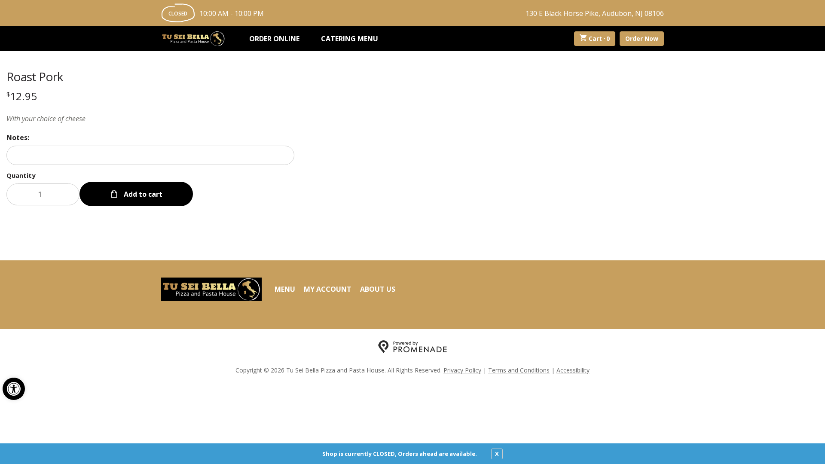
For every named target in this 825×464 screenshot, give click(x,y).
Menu (285, 289)
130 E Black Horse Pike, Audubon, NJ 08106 (595, 13)
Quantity (21, 175)
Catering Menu (349, 38)
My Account (327, 289)
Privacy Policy (462, 370)
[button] (13, 388)
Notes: (17, 137)
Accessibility (573, 370)
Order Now (641, 38)
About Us (377, 289)
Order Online (274, 38)
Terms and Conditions (519, 370)
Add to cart (142, 194)
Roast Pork (34, 76)
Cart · (599, 38)
